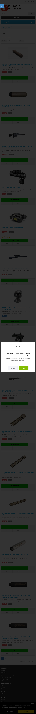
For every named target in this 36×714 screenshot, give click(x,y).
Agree (23, 368)
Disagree (12, 368)
